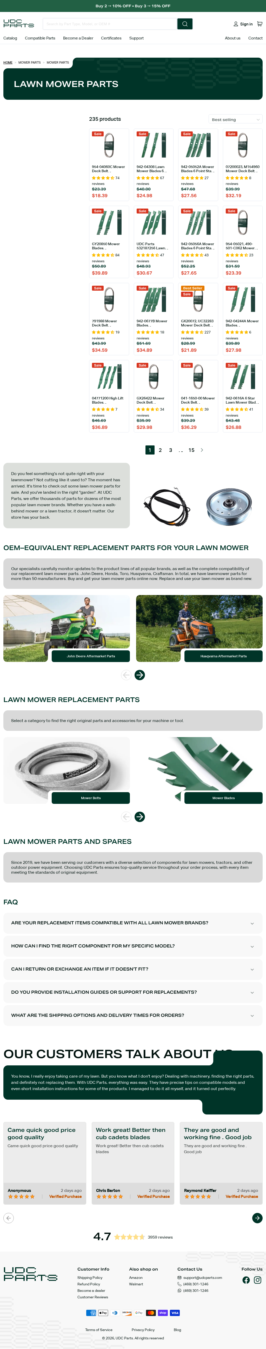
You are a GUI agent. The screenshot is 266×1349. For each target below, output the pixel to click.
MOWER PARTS (58, 62)
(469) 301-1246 (195, 1284)
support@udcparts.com (202, 1277)
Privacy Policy (143, 1330)
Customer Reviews (92, 1297)
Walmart (136, 1284)
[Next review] (257, 1218)
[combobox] (110, 24)
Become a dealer (91, 1290)
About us (233, 38)
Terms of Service (98, 1330)
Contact (255, 38)
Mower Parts (29, 62)
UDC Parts (124, 1338)
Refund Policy (88, 1284)
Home (7, 62)
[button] (260, 24)
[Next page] (202, 450)
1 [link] (149, 450)
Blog (177, 1330)
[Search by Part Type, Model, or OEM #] (185, 24)
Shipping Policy (89, 1277)
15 (191, 450)
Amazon (136, 1277)
